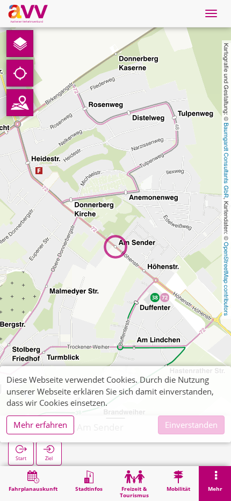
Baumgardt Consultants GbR (226, 160)
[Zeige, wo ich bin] (19, 73)
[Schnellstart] (19, 43)
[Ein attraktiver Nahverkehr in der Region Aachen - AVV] (28, 13)
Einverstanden (191, 424)
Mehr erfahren (40, 424)
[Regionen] (19, 102)
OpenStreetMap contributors (226, 279)
